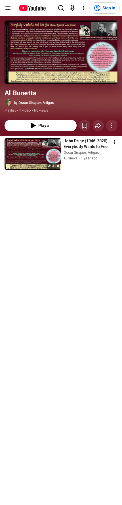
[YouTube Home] (32, 8)
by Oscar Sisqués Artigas (34, 103)
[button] (61, 52)
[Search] (61, 8)
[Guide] (8, 8)
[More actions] (111, 125)
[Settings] (83, 8)
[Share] (98, 125)
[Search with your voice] (72, 8)
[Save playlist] (84, 125)
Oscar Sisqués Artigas (81, 153)
